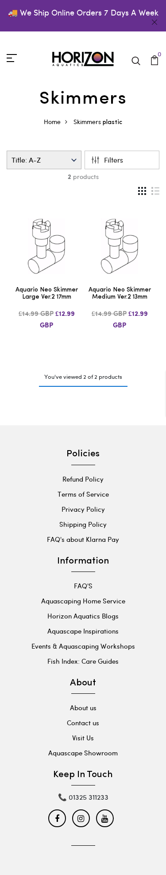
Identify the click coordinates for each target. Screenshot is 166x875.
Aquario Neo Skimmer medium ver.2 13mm (120, 294)
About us (83, 707)
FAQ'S (83, 585)
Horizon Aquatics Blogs (83, 615)
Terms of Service (83, 494)
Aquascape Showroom (83, 752)
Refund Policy (83, 478)
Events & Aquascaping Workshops (83, 646)
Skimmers (87, 121)
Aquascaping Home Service (83, 600)
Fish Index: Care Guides (83, 661)
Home (52, 121)
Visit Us (83, 737)
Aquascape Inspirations (83, 630)
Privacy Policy (83, 509)
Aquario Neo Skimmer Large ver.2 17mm (46, 294)
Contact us (83, 722)
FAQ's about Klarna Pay (83, 539)
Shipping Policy (83, 524)
